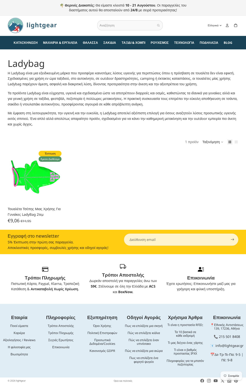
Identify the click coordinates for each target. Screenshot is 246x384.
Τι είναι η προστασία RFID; (185, 325)
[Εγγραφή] (233, 240)
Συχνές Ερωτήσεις (60, 340)
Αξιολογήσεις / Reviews (19, 340)
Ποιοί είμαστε (19, 326)
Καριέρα (19, 333)
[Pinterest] (236, 380)
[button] (212, 142)
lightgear (21, 380)
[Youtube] (215, 380)
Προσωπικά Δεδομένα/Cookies (102, 342)
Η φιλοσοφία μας (19, 347)
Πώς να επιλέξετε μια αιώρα (144, 351)
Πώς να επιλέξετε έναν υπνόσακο (144, 342)
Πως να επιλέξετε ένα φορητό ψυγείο (143, 360)
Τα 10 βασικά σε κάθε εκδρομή (185, 334)
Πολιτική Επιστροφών (102, 333)
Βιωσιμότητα (19, 354)
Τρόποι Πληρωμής (61, 333)
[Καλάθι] (235, 25)
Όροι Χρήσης (102, 326)
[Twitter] (222, 380)
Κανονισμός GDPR (102, 351)
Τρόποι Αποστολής (61, 326)
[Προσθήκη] (57, 198)
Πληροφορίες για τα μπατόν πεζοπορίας (185, 363)
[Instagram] (209, 380)
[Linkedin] (229, 380)
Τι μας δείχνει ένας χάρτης (185, 343)
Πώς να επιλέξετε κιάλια (144, 333)
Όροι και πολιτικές (123, 380)
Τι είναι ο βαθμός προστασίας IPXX (185, 352)
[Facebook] (202, 380)
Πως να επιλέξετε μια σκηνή (144, 326)
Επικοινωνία (60, 347)
